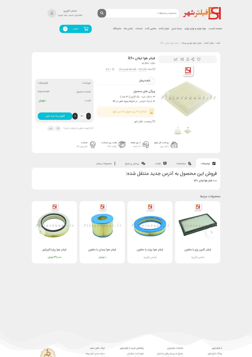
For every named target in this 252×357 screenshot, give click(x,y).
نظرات (158, 164)
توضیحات (206, 164)
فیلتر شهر (138, 122)
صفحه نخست (215, 29)
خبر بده (187, 59)
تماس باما (128, 29)
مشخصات (181, 164)
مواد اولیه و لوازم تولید (195, 29)
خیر (50, 128)
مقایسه (182, 59)
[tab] (208, 163)
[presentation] (165, 95)
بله (58, 128)
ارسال (192, 59)
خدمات (138, 29)
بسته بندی (176, 29)
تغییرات (175, 59)
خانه (218, 43)
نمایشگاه (117, 29)
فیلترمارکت (43, 83)
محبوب (198, 59)
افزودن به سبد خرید (55, 116)
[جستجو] (102, 13)
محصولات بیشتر (104, 164)
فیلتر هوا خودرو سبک (191, 43)
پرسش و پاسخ (132, 164)
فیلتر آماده (164, 29)
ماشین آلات (150, 29)
